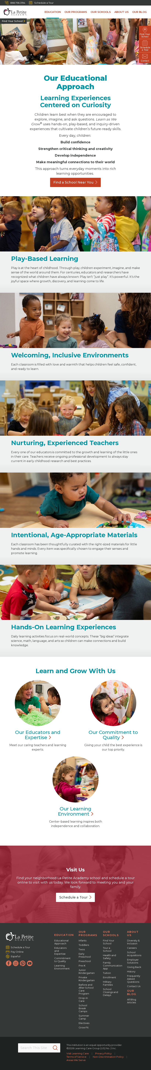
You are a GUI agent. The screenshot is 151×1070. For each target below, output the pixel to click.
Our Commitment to (113, 734)
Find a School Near (73, 182)
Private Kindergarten (87, 979)
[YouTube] (29, 963)
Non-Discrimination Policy (108, 1056)
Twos (82, 949)
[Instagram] (15, 963)
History (131, 971)
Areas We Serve (76, 1060)
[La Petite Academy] (13, 12)
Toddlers (84, 944)
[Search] (55, 1047)
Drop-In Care (83, 999)
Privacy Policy (103, 1053)
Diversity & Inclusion (133, 942)
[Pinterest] (22, 963)
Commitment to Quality (62, 960)
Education (53, 12)
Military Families (108, 983)
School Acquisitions (134, 954)
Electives (84, 1023)
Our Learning (74, 811)
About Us (121, 12)
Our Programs (75, 12)
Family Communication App (112, 965)
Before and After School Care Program (86, 989)
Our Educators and (37, 734)
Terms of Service (76, 1056)
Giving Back (134, 967)
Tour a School (107, 949)
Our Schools (101, 12)
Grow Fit (84, 1027)
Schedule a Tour (44, 2)
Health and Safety (109, 957)
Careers (132, 947)
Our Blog (139, 12)
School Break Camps (83, 1008)
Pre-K (82, 965)
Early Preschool (85, 955)
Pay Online (17, 951)
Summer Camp (84, 1017)
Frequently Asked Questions (133, 978)
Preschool (85, 961)
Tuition (107, 972)
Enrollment (109, 977)
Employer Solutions (133, 961)
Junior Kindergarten (87, 971)
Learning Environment (62, 967)
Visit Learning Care (77, 1053)
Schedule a (73, 897)
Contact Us (133, 986)
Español (15, 956)
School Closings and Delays (110, 992)
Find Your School (12, 21)
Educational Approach (61, 942)
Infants (82, 940)
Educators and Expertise (60, 950)
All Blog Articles (131, 1001)
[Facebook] (8, 963)
